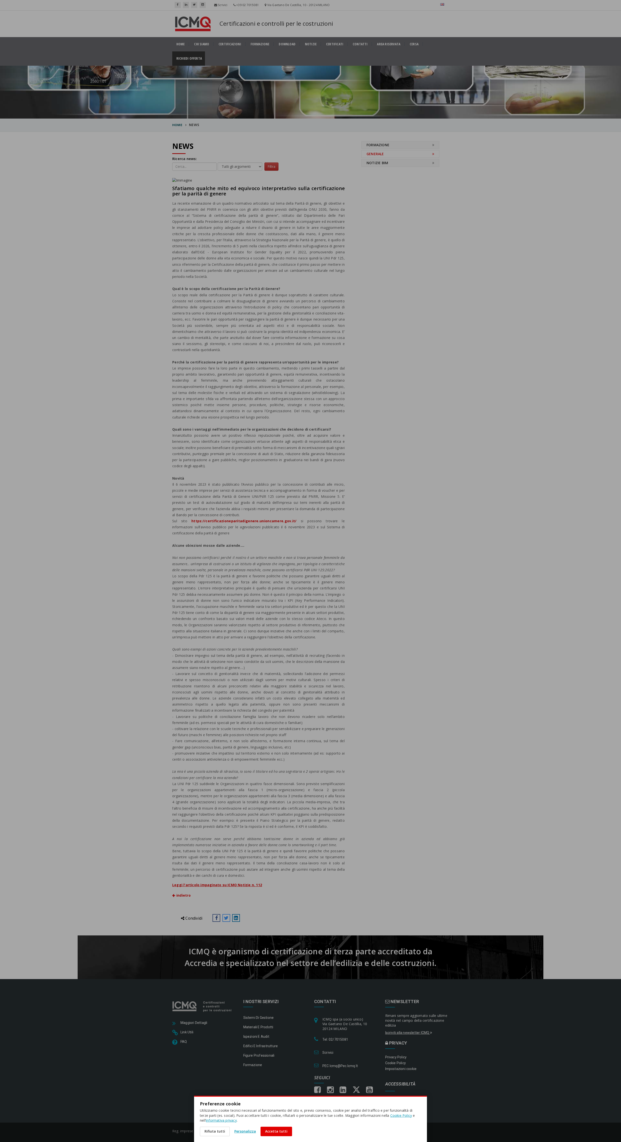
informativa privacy (221, 1120)
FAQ (183, 1042)
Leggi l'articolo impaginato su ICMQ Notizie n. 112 (217, 885)
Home (177, 125)
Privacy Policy (396, 1057)
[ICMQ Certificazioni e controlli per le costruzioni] (202, 1006)
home (180, 44)
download (287, 44)
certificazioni (230, 44)
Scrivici (222, 5)
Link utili (186, 1032)
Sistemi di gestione (258, 1018)
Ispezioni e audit (256, 1036)
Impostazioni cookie (401, 1069)
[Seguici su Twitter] (194, 5)
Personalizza (245, 1131)
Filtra (271, 166)
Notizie (311, 44)
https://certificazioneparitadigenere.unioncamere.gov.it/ (244, 521)
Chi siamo (201, 44)
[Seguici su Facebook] (178, 5)
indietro (183, 895)
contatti (360, 44)
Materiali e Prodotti (258, 1027)
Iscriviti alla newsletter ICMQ (407, 1033)
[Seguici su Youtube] (203, 5)
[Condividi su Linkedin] (236, 918)
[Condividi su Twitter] (226, 918)
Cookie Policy (395, 1063)
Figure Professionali (259, 1055)
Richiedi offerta (190, 58)
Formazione (260, 44)
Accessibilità (400, 1084)
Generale (375, 154)
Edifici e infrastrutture (260, 1046)
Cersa (414, 44)
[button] (216, 918)
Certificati (334, 44)
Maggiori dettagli (193, 1023)
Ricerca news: (184, 158)
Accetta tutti (276, 1131)
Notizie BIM (377, 163)
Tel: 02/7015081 (335, 1039)
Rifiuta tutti (214, 1131)
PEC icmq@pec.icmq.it (340, 1066)
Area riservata (388, 44)
